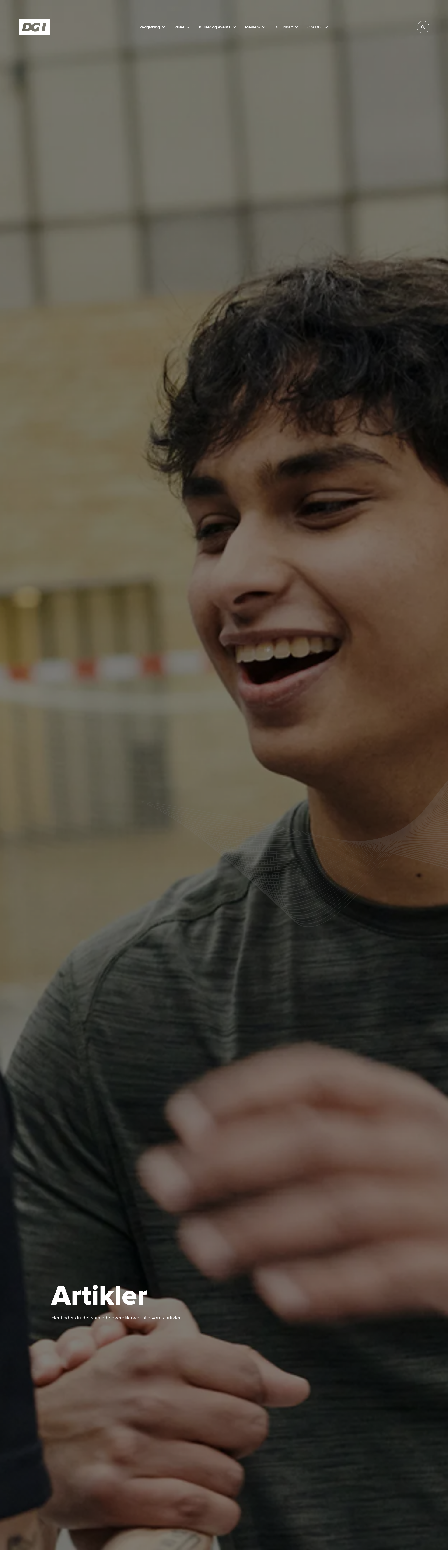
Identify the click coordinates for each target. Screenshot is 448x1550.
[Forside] (34, 27)
